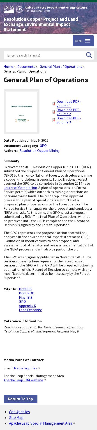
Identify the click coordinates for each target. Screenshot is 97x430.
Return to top (20, 398)
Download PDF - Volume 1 (69, 103)
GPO (43, 145)
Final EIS (25, 297)
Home (8, 66)
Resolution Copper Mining (39, 150)
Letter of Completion (20, 187)
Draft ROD (26, 293)
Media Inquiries (25, 368)
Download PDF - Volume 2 (69, 111)
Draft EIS (25, 289)
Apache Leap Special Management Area (40, 423)
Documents (26, 66)
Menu (79, 41)
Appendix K (27, 305)
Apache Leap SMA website (23, 380)
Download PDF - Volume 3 (69, 120)
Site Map (16, 417)
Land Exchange (30, 309)
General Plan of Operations (61, 66)
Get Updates (19, 411)
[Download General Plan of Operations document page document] (21, 132)
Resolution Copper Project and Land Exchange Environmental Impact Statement (41, 24)
